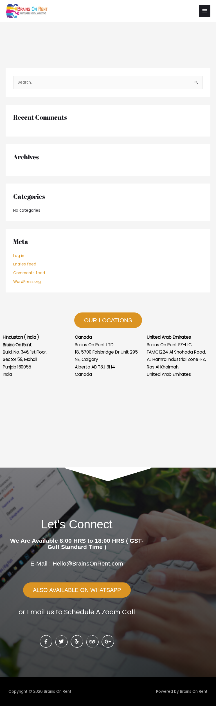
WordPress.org (27, 281)
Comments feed (29, 273)
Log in (18, 255)
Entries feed (24, 264)
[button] (77, 590)
